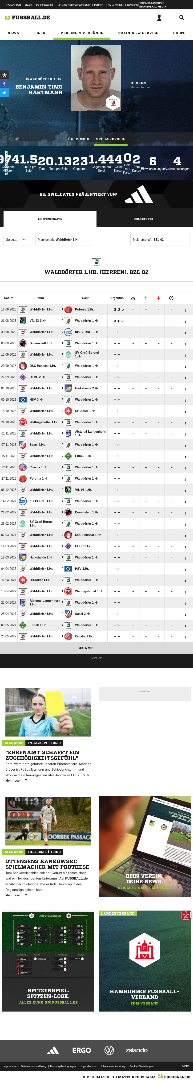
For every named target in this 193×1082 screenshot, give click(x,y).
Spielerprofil (110, 139)
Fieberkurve (143, 219)
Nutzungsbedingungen (63, 1066)
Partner (98, 4)
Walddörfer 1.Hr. (44, 79)
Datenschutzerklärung (33, 1066)
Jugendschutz (88, 1066)
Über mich (78, 139)
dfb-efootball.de (44, 4)
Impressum (10, 1066)
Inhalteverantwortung (113, 1066)
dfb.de (28, 4)
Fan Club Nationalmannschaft (73, 4)
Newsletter (133, 4)
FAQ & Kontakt (114, 4)
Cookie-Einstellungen (141, 1066)
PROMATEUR (13, 4)
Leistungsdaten (50, 219)
